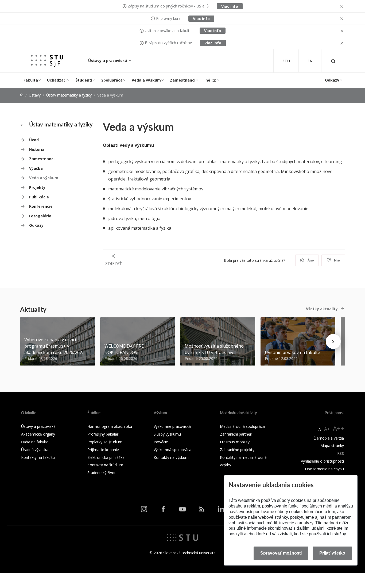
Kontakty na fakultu (38, 457)
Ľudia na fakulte (34, 441)
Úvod (34, 139)
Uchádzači (57, 80)
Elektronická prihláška (106, 457)
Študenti (84, 80)
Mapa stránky (332, 445)
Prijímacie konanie (103, 449)
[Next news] (333, 341)
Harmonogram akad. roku (109, 426)
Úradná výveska (34, 449)
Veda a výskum (146, 80)
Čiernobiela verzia (328, 438)
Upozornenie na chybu (324, 468)
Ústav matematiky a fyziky (69, 95)
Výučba (36, 168)
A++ (338, 428)
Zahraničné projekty (237, 449)
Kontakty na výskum (171, 457)
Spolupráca (112, 80)
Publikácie (39, 196)
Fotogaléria (40, 215)
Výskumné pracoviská (172, 426)
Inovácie (161, 441)
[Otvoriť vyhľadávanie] (333, 60)
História (36, 149)
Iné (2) (210, 80)
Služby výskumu (167, 434)
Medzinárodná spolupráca (242, 426)
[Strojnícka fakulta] (47, 61)
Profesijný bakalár (102, 434)
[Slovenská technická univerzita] (182, 537)
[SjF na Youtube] (182, 508)
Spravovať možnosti (281, 553)
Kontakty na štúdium (105, 464)
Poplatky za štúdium (104, 441)
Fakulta (31, 80)
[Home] (21, 95)
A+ (327, 429)
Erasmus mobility (235, 441)
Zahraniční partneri (236, 434)
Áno (310, 260)
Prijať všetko (332, 553)
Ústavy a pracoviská (108, 60)
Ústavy (35, 95)
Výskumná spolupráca (172, 449)
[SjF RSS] (201, 508)
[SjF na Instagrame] (144, 508)
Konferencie (41, 206)
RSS (340, 453)
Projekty (37, 187)
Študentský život (101, 472)
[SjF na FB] (163, 508)
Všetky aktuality (322, 308)
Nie (336, 260)
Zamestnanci (182, 80)
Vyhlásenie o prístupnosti (322, 461)
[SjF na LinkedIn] (221, 508)
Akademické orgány (38, 434)
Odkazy (332, 80)
